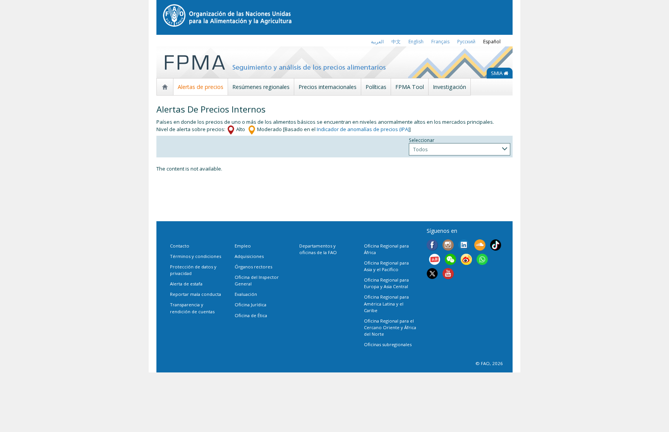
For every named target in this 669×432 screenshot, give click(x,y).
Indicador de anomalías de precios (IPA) (363, 129)
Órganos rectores (253, 267)
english (416, 41)
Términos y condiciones (195, 256)
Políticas (375, 86)
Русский (466, 41)
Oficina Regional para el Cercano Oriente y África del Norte (390, 327)
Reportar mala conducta (195, 294)
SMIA (497, 73)
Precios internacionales (327, 86)
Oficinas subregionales (388, 344)
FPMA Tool (409, 86)
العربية (377, 41)
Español (492, 41)
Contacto (179, 246)
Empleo (243, 246)
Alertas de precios (200, 86)
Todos (420, 149)
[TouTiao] (434, 260)
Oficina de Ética (251, 315)
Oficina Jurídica (250, 304)
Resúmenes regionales (261, 86)
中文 (396, 41)
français (440, 41)
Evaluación (246, 294)
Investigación (449, 86)
